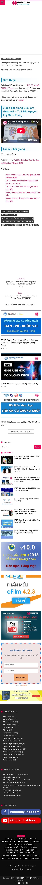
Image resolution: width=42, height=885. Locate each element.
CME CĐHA (36, 841)
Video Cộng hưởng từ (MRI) (12, 744)
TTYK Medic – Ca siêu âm (12, 790)
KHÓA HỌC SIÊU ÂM (9, 215)
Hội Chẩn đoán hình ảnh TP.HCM (14, 782)
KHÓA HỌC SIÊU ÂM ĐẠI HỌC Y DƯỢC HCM (17, 218)
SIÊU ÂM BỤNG (12, 853)
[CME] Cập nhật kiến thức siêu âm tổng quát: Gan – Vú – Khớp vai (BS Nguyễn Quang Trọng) (20, 342)
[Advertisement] (21, 31)
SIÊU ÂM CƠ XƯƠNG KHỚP (12, 225)
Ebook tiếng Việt (8, 722)
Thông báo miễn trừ (17, 869)
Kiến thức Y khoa (9, 725)
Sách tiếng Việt (8, 727)
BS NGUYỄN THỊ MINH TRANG (17, 211)
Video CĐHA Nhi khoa (10, 741)
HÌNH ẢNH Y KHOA (25, 878)
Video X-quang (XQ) (9, 757)
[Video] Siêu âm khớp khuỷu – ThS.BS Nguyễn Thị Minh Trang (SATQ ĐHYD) (21, 295)
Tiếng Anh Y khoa (9, 733)
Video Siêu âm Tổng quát (11, 59)
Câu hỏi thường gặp (28, 866)
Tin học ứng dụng (9, 735)
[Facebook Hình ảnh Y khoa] (21, 810)
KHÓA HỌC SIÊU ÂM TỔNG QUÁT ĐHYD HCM (17, 221)
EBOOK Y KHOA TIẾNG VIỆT (24, 844)
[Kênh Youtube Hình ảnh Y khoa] (21, 819)
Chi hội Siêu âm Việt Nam (11, 777)
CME (9, 844)
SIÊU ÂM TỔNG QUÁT (31, 225)
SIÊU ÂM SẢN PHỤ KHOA (12, 856)
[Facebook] (15, 883)
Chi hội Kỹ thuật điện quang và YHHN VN (16, 780)
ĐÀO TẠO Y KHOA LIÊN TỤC (12, 858)
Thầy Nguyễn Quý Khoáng (11, 795)
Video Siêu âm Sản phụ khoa (12, 749)
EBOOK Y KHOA (23, 841)
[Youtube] (19, 883)
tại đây (21, 100)
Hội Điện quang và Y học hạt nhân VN (15, 774)
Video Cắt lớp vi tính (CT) (11, 738)
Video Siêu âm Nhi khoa (11, 746)
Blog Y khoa (7, 716)
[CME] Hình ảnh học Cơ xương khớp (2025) (19, 384)
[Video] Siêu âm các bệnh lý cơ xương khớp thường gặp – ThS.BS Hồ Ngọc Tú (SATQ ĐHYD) (21, 282)
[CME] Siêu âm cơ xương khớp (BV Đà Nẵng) (20, 422)
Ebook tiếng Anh (8, 719)
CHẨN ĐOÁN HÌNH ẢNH (28, 850)
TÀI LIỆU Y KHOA (12, 850)
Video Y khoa (7, 760)
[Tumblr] (23, 883)
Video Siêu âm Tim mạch (11, 752)
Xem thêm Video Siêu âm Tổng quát (20, 305)
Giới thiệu (10, 866)
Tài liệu (5, 730)
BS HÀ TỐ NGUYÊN (9, 841)
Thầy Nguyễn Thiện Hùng (11, 793)
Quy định (18, 866)
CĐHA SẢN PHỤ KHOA (32, 858)
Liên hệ (28, 869)
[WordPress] (27, 883)
